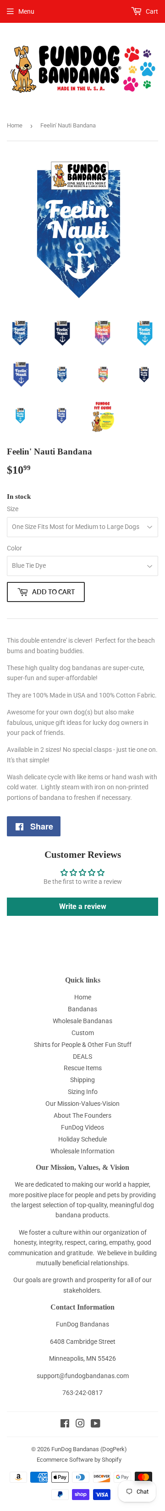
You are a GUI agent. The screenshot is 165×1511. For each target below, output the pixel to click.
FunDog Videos (82, 1127)
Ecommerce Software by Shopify (79, 1459)
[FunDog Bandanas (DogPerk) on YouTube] (95, 1424)
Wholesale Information (82, 1151)
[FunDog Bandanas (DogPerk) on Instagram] (80, 1424)
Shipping (82, 1079)
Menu (26, 11)
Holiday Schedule (82, 1139)
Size (12, 508)
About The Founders (82, 1115)
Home (14, 125)
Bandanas (82, 1009)
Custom (83, 1032)
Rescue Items (83, 1068)
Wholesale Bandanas (82, 1021)
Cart (151, 11)
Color (14, 548)
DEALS (82, 1056)
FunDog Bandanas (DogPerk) (89, 1449)
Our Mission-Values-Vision (82, 1103)
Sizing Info (83, 1091)
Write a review (82, 906)
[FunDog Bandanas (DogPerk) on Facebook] (65, 1424)
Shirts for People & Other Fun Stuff (83, 1044)
